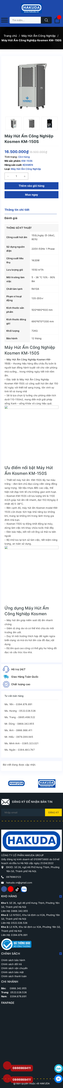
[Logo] (31, 8)
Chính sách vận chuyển (14, 968)
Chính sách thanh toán (14, 976)
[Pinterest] (17, 889)
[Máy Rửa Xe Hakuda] (47, 783)
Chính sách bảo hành (13, 960)
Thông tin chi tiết (17, 209)
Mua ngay (31, 194)
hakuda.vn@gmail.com (19, 882)
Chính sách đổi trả (11, 964)
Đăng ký (53, 812)
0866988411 (22, 1079)
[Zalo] (24, 889)
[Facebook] (4, 889)
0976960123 (13, 876)
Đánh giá (11, 218)
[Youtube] (10, 889)
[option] (14, 123)
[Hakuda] (31, 840)
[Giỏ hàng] (57, 22)
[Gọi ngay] (7, 1065)
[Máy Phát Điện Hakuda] (16, 783)
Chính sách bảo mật (12, 972)
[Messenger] (58, 1079)
